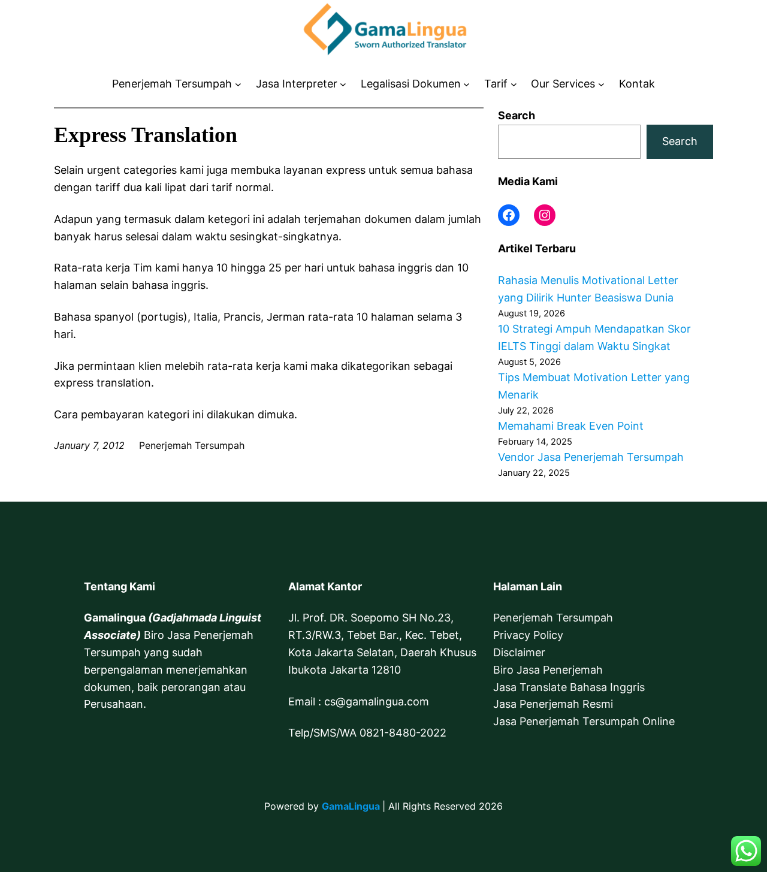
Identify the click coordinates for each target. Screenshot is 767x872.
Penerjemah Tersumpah (553, 617)
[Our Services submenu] (601, 84)
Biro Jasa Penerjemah (548, 669)
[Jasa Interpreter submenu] (343, 84)
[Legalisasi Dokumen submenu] (466, 84)
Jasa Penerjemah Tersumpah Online (584, 721)
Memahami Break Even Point (571, 426)
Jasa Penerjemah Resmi (553, 704)
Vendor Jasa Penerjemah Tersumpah (591, 457)
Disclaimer (519, 652)
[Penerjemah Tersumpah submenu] (238, 84)
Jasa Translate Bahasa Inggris (569, 687)
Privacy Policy (528, 635)
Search (516, 115)
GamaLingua (351, 806)
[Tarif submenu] (514, 84)
